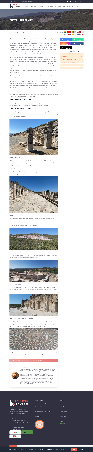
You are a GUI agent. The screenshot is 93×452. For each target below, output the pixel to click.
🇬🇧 (65, 34)
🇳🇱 (78, 34)
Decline (81, 449)
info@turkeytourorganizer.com (28, 1)
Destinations (58, 6)
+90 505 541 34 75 (14, 1)
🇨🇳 (82, 34)
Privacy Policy (61, 449)
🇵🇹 (68, 32)
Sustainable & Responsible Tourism (43, 411)
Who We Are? (38, 416)
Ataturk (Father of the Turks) (41, 403)
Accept (74, 449)
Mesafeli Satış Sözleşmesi (40, 414)
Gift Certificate (38, 406)
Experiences (50, 6)
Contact (77, 6)
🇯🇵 (75, 34)
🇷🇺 (70, 34)
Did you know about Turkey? (41, 409)
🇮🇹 (68, 34)
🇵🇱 (78, 32)
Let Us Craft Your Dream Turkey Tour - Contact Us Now (27, 360)
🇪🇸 (80, 32)
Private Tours (33, 6)
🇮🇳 (65, 32)
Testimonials (70, 6)
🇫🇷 (82, 32)
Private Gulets (41, 6)
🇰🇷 (75, 32)
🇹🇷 (70, 32)
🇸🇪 (73, 32)
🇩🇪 (73, 34)
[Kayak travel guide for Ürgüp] (46, 424)
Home (26, 6)
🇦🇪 (80, 34)
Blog (64, 6)
